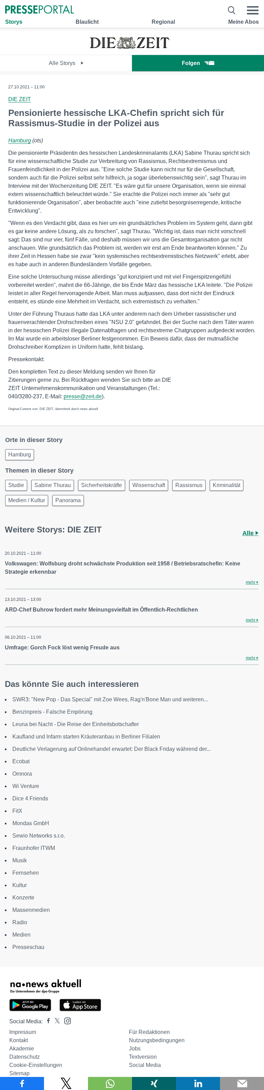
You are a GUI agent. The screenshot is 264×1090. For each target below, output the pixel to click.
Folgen (191, 63)
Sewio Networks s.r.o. (38, 836)
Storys (13, 22)
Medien (21, 935)
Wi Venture (25, 786)
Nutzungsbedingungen (157, 1040)
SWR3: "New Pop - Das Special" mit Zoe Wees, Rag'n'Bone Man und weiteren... (110, 699)
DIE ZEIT (19, 99)
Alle (248, 533)
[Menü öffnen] (252, 10)
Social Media (145, 1065)
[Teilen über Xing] (154, 1083)
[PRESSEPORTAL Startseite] (39, 10)
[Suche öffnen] (232, 10)
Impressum (22, 1032)
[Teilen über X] (66, 1083)
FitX (17, 811)
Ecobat (21, 761)
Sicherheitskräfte (101, 485)
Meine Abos (243, 22)
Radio (19, 922)
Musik (19, 860)
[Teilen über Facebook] (22, 1083)
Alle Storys (63, 63)
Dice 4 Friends (30, 798)
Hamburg (19, 140)
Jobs (135, 1048)
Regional (163, 22)
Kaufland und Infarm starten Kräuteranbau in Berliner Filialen (86, 737)
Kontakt (18, 1040)
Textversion (143, 1057)
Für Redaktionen (149, 1032)
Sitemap (19, 1073)
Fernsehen (25, 873)
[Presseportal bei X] (55, 1021)
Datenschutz (24, 1057)
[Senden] (242, 1083)
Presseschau (28, 947)
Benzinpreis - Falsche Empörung (52, 712)
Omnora (22, 774)
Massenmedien (31, 910)
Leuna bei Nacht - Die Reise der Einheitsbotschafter (75, 724)
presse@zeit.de (83, 396)
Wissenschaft (148, 485)
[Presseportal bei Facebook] (46, 1021)
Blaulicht (87, 22)
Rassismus (188, 485)
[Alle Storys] (132, 49)
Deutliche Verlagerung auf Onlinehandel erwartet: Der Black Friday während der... (111, 749)
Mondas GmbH (30, 823)
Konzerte (23, 897)
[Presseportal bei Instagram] (65, 1020)
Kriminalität (226, 485)
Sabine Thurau (52, 485)
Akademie (21, 1048)
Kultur (19, 885)
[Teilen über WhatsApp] (110, 1083)
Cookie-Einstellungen (35, 1065)
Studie (16, 485)
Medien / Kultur (26, 500)
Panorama (68, 500)
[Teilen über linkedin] (198, 1083)
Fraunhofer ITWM (33, 848)
